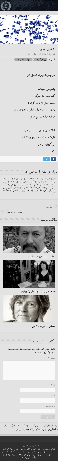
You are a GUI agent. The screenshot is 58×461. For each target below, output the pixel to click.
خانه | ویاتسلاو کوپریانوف (41, 256)
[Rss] (38, 445)
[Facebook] (36, 445)
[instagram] (24, 445)
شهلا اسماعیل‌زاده (45, 54)
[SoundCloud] (27, 445)
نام (53, 385)
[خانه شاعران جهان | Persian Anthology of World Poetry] (29, 5)
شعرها (30, 54)
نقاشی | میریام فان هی (43, 326)
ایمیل (52, 396)
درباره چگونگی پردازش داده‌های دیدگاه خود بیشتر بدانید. (31, 427)
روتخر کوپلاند (40, 59)
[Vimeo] (30, 445)
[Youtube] (33, 445)
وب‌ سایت (50, 406)
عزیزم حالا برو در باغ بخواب (15, 211)
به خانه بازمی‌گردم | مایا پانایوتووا (38, 291)
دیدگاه (51, 358)
